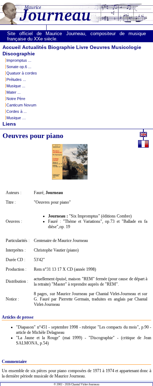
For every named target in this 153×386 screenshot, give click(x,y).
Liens (9, 124)
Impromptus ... (18, 60)
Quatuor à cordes (21, 73)
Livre (82, 47)
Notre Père (15, 98)
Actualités (34, 47)
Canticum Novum (21, 105)
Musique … (16, 118)
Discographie (18, 53)
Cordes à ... (16, 111)
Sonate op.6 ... (18, 67)
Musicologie (126, 47)
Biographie (61, 47)
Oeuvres (100, 47)
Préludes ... (16, 79)
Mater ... (13, 92)
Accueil (11, 47)
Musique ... (15, 86)
